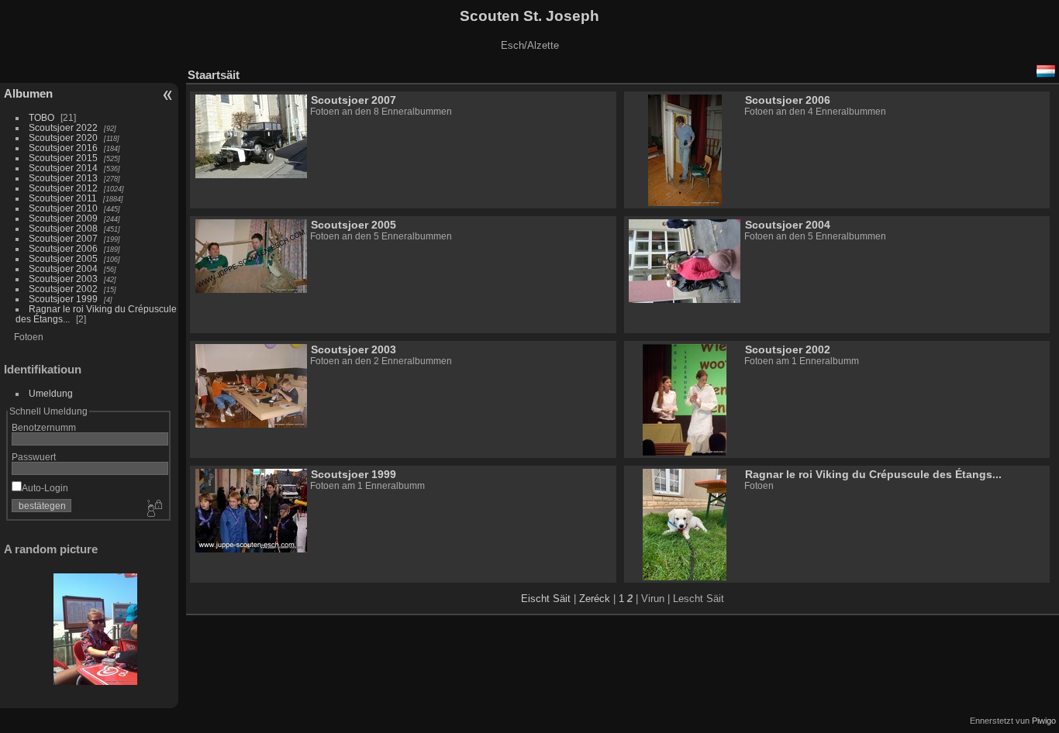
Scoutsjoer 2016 (63, 148)
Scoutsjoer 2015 (63, 158)
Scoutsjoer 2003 (63, 279)
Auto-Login (45, 488)
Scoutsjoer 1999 (63, 299)
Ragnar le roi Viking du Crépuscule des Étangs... (873, 474)
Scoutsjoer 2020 (63, 137)
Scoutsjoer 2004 (63, 268)
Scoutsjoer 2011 (63, 198)
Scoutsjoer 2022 (63, 127)
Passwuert (34, 457)
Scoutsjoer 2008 (63, 228)
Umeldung (51, 393)
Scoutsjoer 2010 (63, 208)
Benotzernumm (44, 427)
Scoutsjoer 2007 (63, 238)
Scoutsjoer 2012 (63, 188)
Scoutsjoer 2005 (63, 258)
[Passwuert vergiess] (153, 509)
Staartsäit (214, 74)
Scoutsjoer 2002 (63, 289)
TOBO (41, 117)
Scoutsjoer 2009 (63, 218)
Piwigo (1044, 720)
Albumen (28, 93)
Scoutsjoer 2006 (63, 248)
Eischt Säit (546, 598)
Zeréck (594, 598)
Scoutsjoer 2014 (63, 168)
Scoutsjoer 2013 (63, 178)
